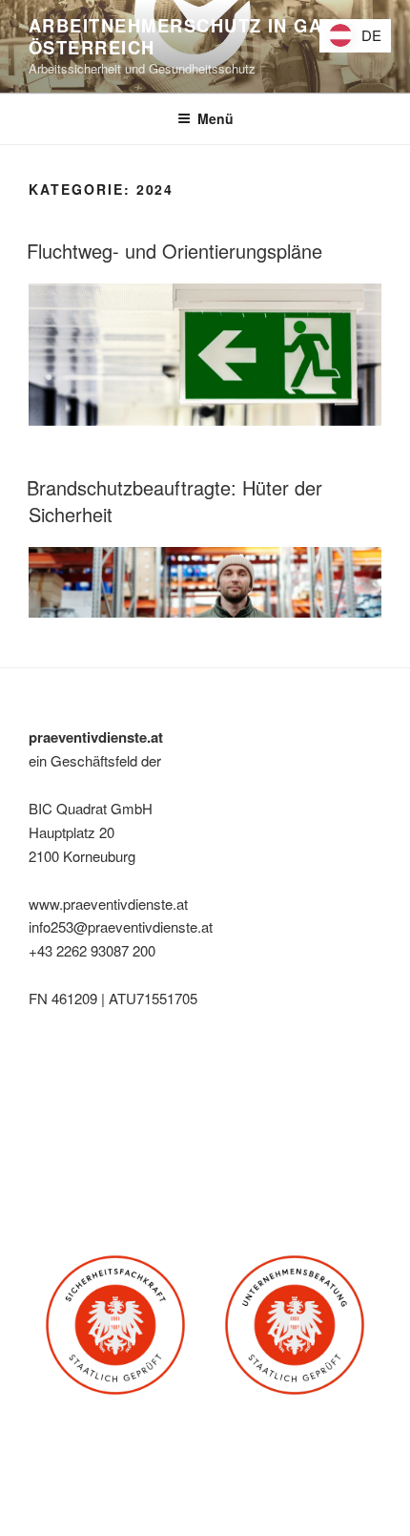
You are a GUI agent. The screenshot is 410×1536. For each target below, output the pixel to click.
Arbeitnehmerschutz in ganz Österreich (188, 36)
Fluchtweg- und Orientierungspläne (174, 250)
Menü (215, 118)
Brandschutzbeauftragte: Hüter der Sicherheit (174, 500)
